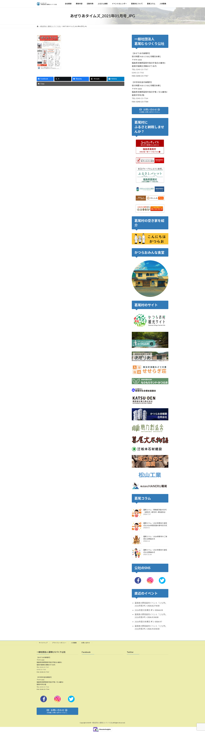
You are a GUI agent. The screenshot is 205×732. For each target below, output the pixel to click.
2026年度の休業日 (142, 610)
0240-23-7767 (142, 69)
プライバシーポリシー (59, 643)
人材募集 (74, 643)
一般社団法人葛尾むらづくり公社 (101, 723)
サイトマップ (43, 643)
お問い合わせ (85, 643)
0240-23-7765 (138, 72)
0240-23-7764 (142, 98)
